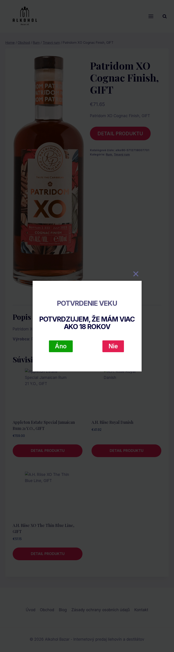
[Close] (136, 274)
